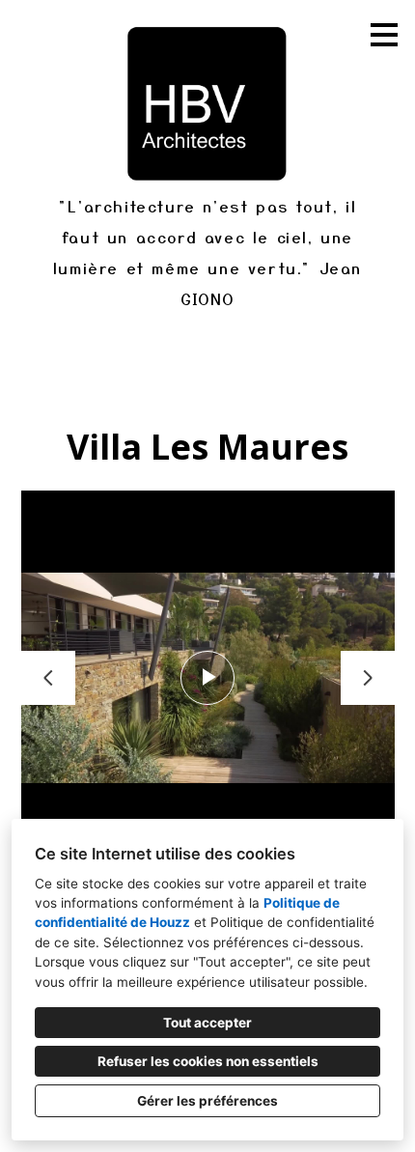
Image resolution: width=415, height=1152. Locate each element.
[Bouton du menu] (384, 34)
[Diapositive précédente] (48, 678)
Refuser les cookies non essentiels (207, 1061)
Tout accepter (207, 1022)
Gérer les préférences (207, 1101)
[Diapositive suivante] (368, 678)
